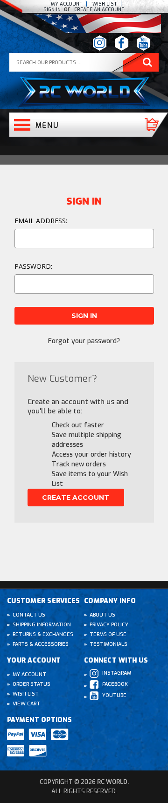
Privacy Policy (109, 624)
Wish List (26, 693)
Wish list (104, 4)
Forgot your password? (84, 341)
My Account (67, 4)
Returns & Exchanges (43, 634)
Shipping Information (42, 624)
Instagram (116, 673)
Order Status (31, 684)
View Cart (26, 703)
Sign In (52, 10)
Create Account (75, 497)
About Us (102, 614)
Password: (33, 266)
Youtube (114, 695)
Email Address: (40, 220)
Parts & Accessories (41, 644)
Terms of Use (108, 634)
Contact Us (29, 614)
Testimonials (108, 644)
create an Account (99, 10)
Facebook (115, 684)
